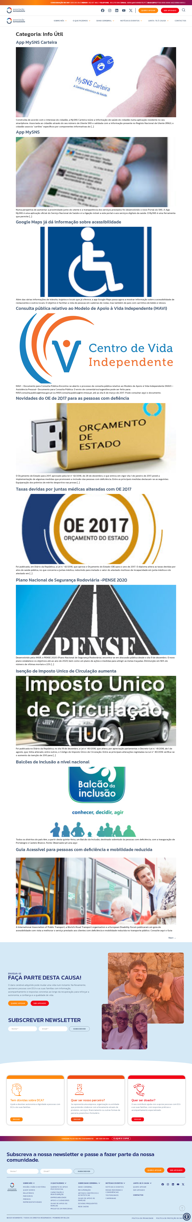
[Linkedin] (116, 10)
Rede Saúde (83, 1206)
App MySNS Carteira (36, 42)
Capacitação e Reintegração (57, 1193)
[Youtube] (123, 10)
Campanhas (111, 1198)
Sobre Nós (59, 20)
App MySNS (28, 132)
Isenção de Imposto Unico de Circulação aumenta (66, 671)
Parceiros (28, 1196)
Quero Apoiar (139, 1187)
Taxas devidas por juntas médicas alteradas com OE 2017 (73, 489)
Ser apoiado (139, 1190)
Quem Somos (29, 1190)
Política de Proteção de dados (170, 1218)
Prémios (27, 1199)
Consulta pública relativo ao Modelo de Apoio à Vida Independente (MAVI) (91, 308)
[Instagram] (109, 10)
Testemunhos (112, 1195)
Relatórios (28, 1193)
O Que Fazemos (80, 20)
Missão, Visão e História (34, 1187)
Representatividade (32, 1202)
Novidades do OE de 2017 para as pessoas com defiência (72, 398)
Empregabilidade (58, 1197)
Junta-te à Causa (157, 20)
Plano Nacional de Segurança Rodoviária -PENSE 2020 (71, 580)
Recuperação (84, 1190)
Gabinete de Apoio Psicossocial (59, 1188)
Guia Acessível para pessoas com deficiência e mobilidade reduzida (84, 849)
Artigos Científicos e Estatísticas (88, 1194)
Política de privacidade (142, 1218)
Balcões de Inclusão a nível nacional (53, 761)
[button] (187, 1217)
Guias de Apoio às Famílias (59, 1204)
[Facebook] (102, 10)
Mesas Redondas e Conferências (114, 1191)
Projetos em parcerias (62, 1208)
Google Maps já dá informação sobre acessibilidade (68, 222)
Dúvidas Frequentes (88, 1203)
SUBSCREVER (79, 1028)
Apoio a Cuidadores (60, 1200)
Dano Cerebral (104, 20)
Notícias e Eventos (129, 20)
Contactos (180, 20)
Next (172, 937)
